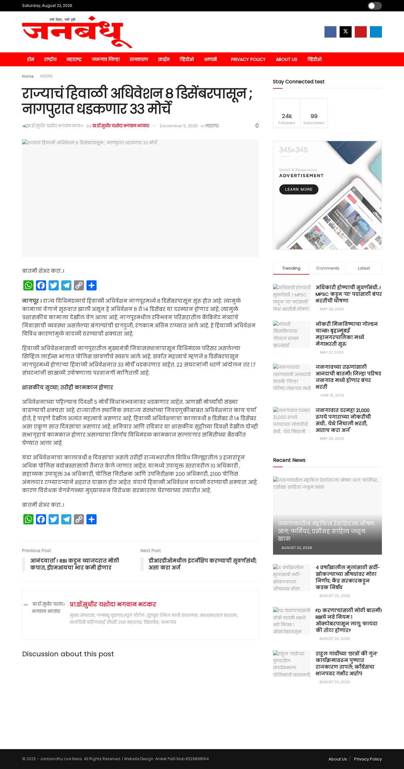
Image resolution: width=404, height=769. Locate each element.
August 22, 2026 (296, 547)
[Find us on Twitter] (346, 32)
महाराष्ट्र (74, 59)
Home (27, 76)
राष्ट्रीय (50, 59)
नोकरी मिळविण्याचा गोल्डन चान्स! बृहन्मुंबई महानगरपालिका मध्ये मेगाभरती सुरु (347, 334)
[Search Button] (379, 59)
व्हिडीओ (187, 59)
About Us (286, 59)
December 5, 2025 (179, 126)
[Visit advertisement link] (327, 195)
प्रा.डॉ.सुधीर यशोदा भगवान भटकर (120, 126)
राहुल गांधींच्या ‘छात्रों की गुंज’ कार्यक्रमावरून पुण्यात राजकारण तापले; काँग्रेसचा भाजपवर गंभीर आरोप (346, 663)
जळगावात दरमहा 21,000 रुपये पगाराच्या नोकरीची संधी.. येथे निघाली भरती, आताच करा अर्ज (343, 420)
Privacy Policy (248, 59)
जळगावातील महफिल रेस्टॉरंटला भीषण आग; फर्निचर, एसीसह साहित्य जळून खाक (326, 531)
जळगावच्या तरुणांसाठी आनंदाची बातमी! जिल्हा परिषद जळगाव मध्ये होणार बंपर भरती (348, 377)
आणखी (210, 59)
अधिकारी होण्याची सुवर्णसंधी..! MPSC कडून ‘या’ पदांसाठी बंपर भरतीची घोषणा (349, 294)
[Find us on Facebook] (330, 32)
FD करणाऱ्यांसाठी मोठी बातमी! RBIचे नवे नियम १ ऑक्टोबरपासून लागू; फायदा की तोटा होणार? (349, 620)
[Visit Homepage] (77, 32)
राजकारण (139, 59)
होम (30, 59)
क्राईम (163, 59)
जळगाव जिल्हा (106, 59)
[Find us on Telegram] (376, 32)
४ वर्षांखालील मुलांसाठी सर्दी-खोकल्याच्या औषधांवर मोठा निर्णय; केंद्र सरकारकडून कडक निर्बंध (348, 577)
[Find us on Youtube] (361, 32)
